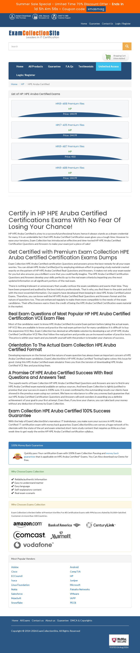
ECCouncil (16, 575)
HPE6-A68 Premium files (70, 103)
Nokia (14, 589)
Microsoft (75, 584)
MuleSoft (16, 598)
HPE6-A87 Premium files (70, 146)
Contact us (38, 620)
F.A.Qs (69, 66)
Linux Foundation (20, 584)
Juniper (74, 580)
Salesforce (17, 593)
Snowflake (17, 602)
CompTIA (75, 571)
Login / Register (123, 23)
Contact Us (107, 23)
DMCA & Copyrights (81, 620)
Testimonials (85, 66)
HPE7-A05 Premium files (70, 125)
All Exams (25, 620)
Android (74, 567)
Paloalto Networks (80, 589)
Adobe (14, 567)
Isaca (14, 580)
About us (50, 620)
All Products (36, 66)
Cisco (14, 571)
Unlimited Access (109, 66)
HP (22, 84)
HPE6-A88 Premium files (70, 167)
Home (84, 23)
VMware (74, 593)
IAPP (73, 598)
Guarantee (94, 23)
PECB (73, 602)
